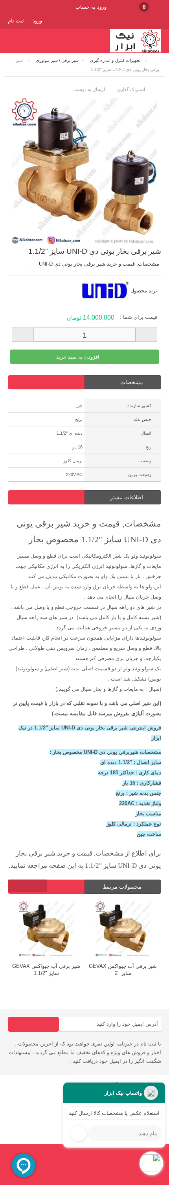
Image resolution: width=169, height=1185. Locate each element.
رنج (148, 447)
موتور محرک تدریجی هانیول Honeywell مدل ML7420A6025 (130, 969)
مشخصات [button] (131, 382)
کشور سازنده (139, 405)
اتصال (146, 433)
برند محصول (143, 291)
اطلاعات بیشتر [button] (126, 497)
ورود (37, 21)
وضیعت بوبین (139, 474)
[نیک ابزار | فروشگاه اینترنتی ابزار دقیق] (135, 51)
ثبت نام (16, 21)
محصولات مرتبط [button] (123, 887)
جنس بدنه (142, 419)
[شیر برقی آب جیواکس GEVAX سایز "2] (53, 929)
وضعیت (144, 460)
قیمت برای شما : (138, 317)
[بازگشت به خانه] (155, 60)
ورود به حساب (91, 7)
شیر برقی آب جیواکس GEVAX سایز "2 (54, 969)
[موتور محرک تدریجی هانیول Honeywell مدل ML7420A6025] (130, 929)
